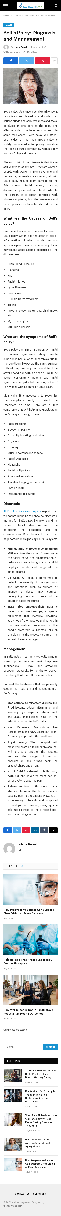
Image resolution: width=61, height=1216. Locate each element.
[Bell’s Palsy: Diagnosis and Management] (30, 86)
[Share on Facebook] (10, 60)
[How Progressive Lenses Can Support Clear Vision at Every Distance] (30, 889)
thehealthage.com (12, 1206)
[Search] (56, 5)
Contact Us (22, 1194)
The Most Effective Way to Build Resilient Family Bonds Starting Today (40, 1074)
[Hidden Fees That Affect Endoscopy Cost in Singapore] (30, 939)
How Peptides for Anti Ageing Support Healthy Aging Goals (39, 1143)
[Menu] (5, 5)
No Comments (13, 52)
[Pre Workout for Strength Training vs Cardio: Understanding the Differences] (13, 1095)
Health (9, 25)
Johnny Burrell (21, 47)
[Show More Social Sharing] (54, 60)
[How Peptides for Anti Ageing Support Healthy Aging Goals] (13, 1144)
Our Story (39, 1194)
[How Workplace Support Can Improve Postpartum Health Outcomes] (30, 990)
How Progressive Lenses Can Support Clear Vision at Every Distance (40, 1164)
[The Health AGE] (30, 5)
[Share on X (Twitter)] (26, 60)
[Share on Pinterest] (42, 60)
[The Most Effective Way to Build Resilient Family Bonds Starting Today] (13, 1075)
